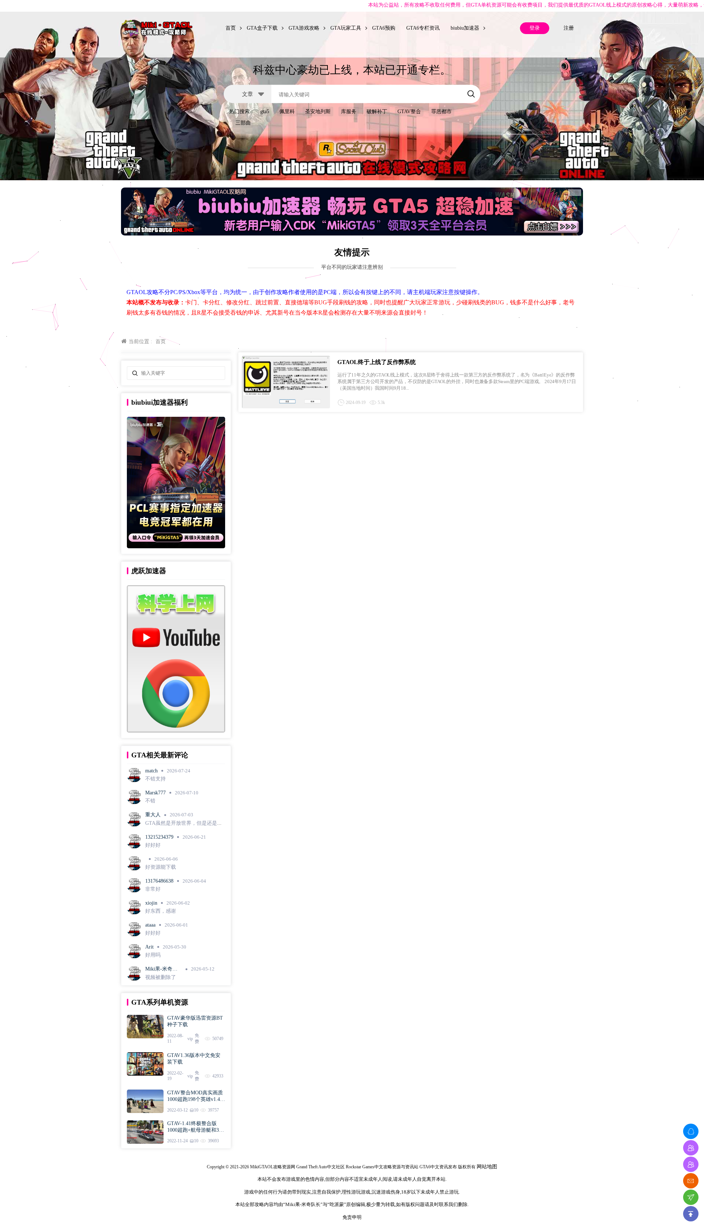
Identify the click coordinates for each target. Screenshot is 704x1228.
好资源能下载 (160, 867)
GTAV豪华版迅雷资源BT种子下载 (195, 1021)
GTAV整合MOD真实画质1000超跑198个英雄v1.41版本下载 (195, 1096)
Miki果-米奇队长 (161, 969)
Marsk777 (155, 792)
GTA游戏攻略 (304, 28)
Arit (149, 947)
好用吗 (153, 955)
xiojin (151, 903)
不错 (150, 801)
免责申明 (352, 1217)
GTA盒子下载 (262, 28)
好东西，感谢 (160, 911)
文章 (247, 93)
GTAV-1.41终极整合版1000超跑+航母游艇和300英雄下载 (195, 1127)
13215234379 (159, 837)
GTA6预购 (383, 28)
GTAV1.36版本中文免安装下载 (193, 1059)
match (151, 770)
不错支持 (155, 779)
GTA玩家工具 (345, 28)
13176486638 (159, 881)
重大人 (153, 814)
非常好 (153, 889)
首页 (230, 28)
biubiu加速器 (465, 28)
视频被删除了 (160, 977)
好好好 (153, 845)
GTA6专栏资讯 (423, 28)
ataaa (150, 925)
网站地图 (487, 1166)
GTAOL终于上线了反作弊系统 (376, 362)
